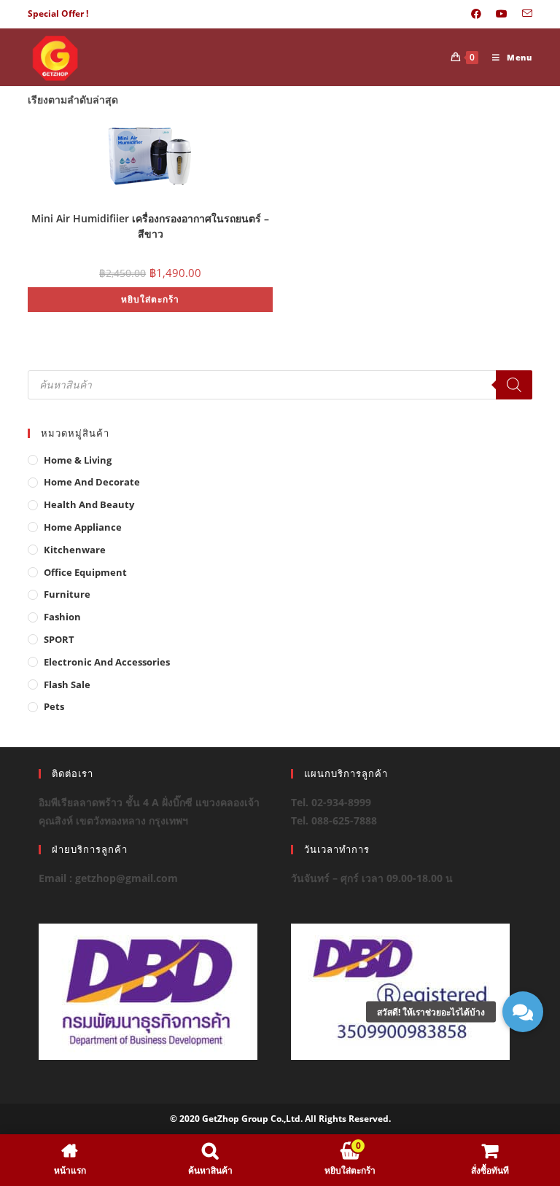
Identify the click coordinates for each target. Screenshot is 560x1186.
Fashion (62, 616)
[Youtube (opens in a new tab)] (502, 14)
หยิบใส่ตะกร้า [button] (150, 299)
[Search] (514, 384)
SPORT (59, 639)
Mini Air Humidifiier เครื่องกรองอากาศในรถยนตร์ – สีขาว (150, 224)
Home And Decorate (92, 481)
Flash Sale (67, 684)
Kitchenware (75, 549)
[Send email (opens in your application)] (523, 14)
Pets (54, 706)
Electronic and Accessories (107, 661)
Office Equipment (85, 572)
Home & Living (78, 460)
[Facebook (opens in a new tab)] (476, 14)
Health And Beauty (89, 504)
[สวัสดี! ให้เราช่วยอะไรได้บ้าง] (522, 1011)
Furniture (67, 594)
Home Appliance (83, 527)
